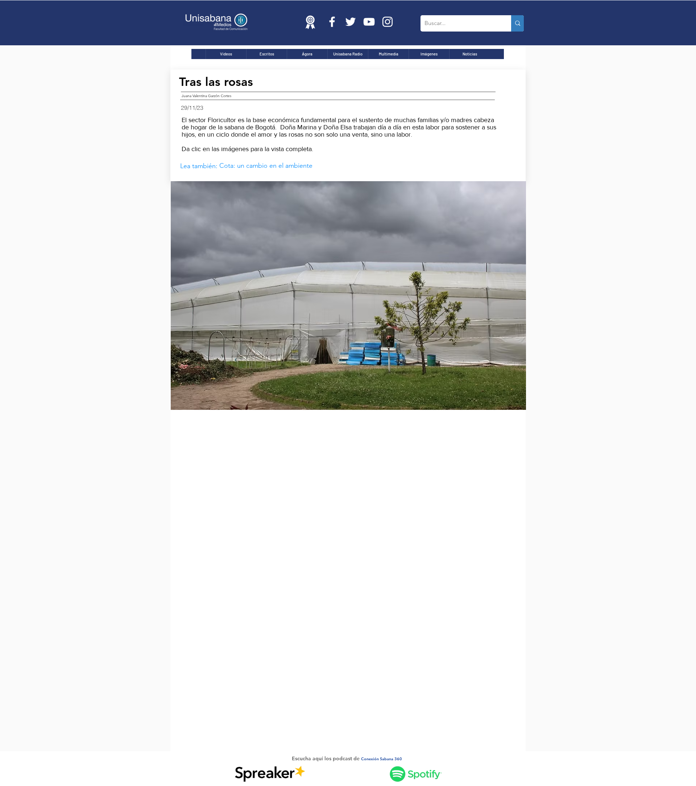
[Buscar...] (517, 23)
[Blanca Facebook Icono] (332, 22)
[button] (348, 295)
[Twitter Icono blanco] (350, 22)
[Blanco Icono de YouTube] (369, 22)
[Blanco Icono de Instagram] (387, 22)
